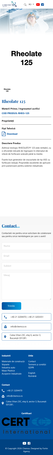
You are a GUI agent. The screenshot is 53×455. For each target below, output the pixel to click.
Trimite (11, 305)
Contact (32, 361)
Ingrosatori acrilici (29, 108)
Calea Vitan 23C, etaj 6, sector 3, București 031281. (25, 336)
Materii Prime (9, 108)
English (31, 372)
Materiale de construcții (13, 361)
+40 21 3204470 (14, 390)
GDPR (31, 367)
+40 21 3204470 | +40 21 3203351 (26, 316)
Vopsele (5, 364)
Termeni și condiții (37, 364)
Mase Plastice (8, 370)
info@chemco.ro (18, 326)
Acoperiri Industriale (11, 373)
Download (12, 133)
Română (32, 375)
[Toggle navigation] (48, 4)
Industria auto (8, 367)
